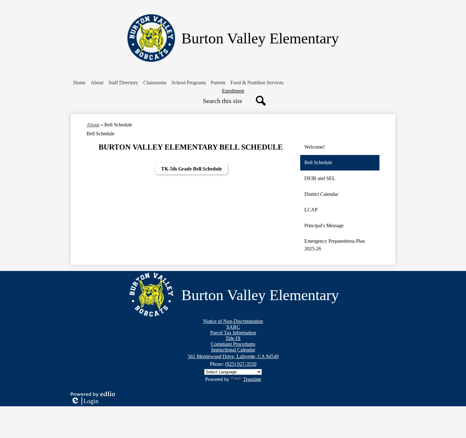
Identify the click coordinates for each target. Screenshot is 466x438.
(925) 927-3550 (240, 364)
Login (85, 401)
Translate (252, 379)
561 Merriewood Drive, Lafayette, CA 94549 (233, 356)
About (93, 124)
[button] (97, 82)
